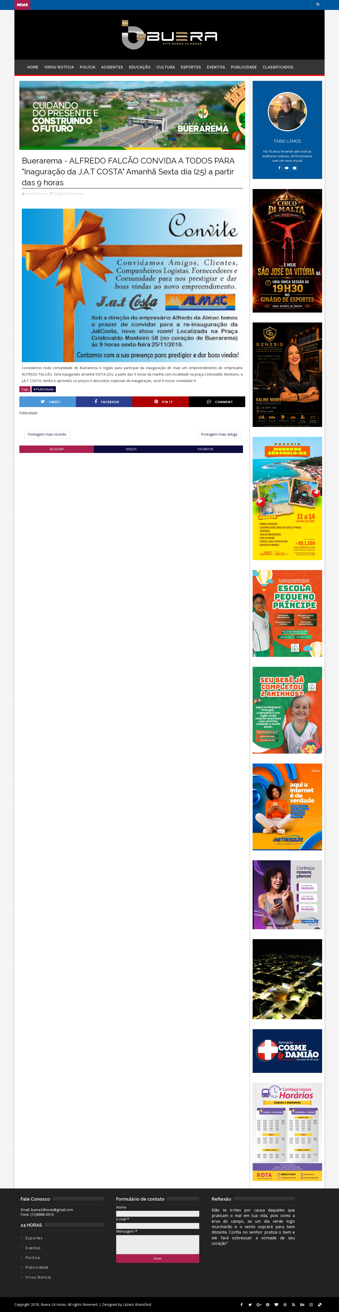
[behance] (302, 1304)
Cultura (166, 67)
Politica (33, 1258)
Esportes (191, 67)
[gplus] (259, 1304)
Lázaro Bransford (137, 1304)
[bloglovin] (276, 1304)
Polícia (87, 67)
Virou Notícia (59, 67)
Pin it (167, 402)
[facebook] (241, 1304)
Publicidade (244, 67)
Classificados (278, 67)
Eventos (216, 67)
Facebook (110, 402)
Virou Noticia (38, 1277)
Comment (224, 402)
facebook (205, 449)
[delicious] (319, 1304)
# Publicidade (44, 389)
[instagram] (311, 1304)
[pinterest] (267, 1304)
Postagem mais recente (47, 434)
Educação (140, 67)
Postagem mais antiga (219, 434)
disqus (131, 449)
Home (32, 67)
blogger (57, 449)
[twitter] (250, 1304)
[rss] (293, 1304)
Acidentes (112, 67)
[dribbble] (285, 1304)
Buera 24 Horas (53, 1304)
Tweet (55, 402)
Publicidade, (75, 193)
